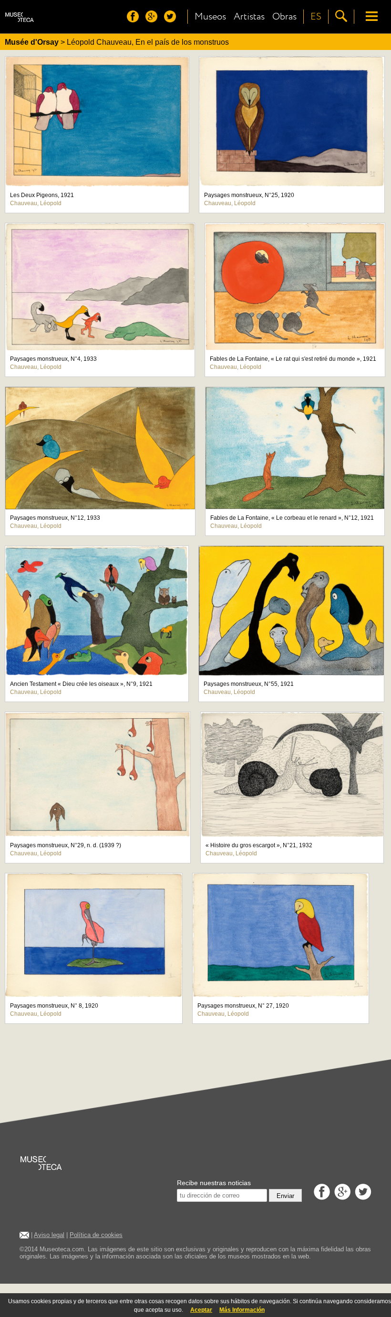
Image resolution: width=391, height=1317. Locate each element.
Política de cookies (96, 1234)
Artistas (249, 16)
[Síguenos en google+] (153, 20)
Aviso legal (49, 1234)
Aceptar (201, 1310)
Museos (210, 16)
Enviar (285, 1195)
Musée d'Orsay (32, 42)
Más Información (242, 1310)
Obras (284, 16)
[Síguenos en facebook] (135, 20)
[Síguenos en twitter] (172, 20)
